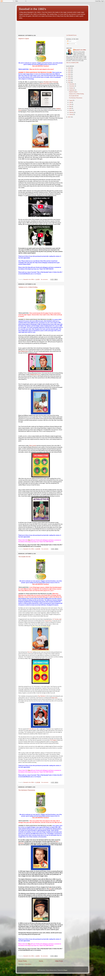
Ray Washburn (42, 696)
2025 (69, 68)
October (71, 88)
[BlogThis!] (52, 279)
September (72, 90)
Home (41, 961)
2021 (69, 76)
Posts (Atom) (28, 964)
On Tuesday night (57, 619)
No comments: (44, 279)
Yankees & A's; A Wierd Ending (27, 287)
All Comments (71, 43)
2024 (69, 70)
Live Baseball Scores (71, 35)
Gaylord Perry (48, 620)
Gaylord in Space (23, 38)
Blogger (65, 970)
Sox (50, 888)
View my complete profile (72, 62)
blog (29, 540)
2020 (69, 78)
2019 (69, 80)
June (70, 104)
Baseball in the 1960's (32, 9)
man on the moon (44, 83)
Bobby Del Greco (35, 374)
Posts (69, 41)
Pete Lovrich (32, 445)
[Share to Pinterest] (57, 279)
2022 (69, 74)
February (71, 112)
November (72, 86)
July (70, 102)
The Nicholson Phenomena (26, 790)
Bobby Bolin (54, 697)
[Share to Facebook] (55, 279)
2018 (69, 82)
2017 (69, 117)
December (72, 84)
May (70, 106)
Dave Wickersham (23, 351)
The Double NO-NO (24, 556)
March (71, 110)
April (70, 108)
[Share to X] (54, 279)
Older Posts (59, 961)
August (71, 100)
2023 (69, 72)
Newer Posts (22, 961)
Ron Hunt (30, 652)
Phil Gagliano (53, 740)
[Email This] (51, 279)
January (71, 114)
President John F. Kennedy (51, 82)
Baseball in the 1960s (80, 49)
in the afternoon (32, 729)
